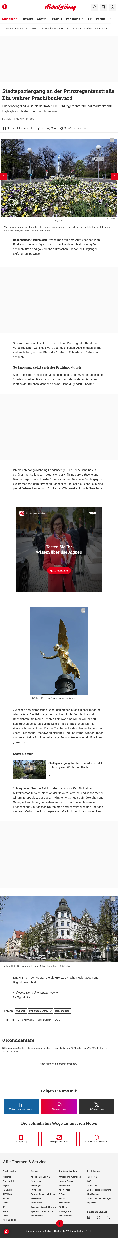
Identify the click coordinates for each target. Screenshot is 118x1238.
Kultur (5, 1211)
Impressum (92, 1177)
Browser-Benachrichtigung (43, 1194)
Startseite (9, 28)
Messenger (36, 1185)
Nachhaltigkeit (9, 1220)
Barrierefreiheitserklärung (99, 1190)
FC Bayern (7, 1190)
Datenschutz (93, 1185)
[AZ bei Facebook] (89, 1217)
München (9, 19)
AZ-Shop (63, 1207)
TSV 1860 (7, 1194)
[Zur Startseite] (60, 10)
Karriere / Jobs (66, 1181)
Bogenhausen (22, 240)
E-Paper (62, 1194)
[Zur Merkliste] (103, 7)
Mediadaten (64, 1203)
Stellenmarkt (37, 1216)
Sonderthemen (66, 1216)
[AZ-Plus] (4, 7)
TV (90, 19)
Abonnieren (64, 1185)
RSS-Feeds (36, 1190)
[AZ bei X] (108, 1217)
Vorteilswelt (36, 1203)
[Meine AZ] (112, 7)
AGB (89, 1181)
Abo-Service (64, 1190)
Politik (100, 19)
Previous (3, 176)
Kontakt (62, 1198)
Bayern (28, 19)
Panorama (73, 19)
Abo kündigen (93, 1194)
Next (114, 176)
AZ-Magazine (65, 1211)
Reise (5, 1216)
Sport (41, 19)
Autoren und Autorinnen (70, 1177)
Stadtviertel (33, 28)
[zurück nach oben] (60, 1225)
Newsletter (36, 1181)
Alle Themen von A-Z (40, 1177)
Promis (57, 19)
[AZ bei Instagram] (98, 1217)
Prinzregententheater (81, 343)
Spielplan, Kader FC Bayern (43, 1207)
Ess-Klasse (36, 1198)
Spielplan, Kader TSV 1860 (43, 1211)
